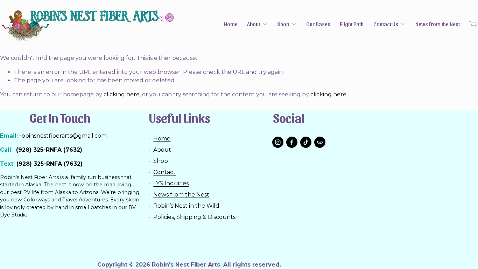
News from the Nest (437, 24)
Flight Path (352, 24)
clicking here (122, 94)
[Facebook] (291, 142)
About (162, 149)
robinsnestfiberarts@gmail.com (63, 135)
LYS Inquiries (171, 183)
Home (231, 24)
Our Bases (318, 24)
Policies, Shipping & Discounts (194, 217)
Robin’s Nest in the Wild (186, 205)
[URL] (319, 142)
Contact (164, 172)
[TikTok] (305, 142)
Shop (160, 161)
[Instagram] (277, 142)
